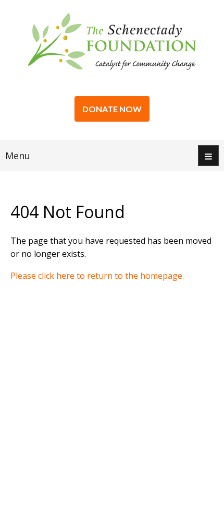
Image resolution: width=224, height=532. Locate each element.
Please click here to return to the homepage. (97, 275)
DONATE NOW (112, 109)
